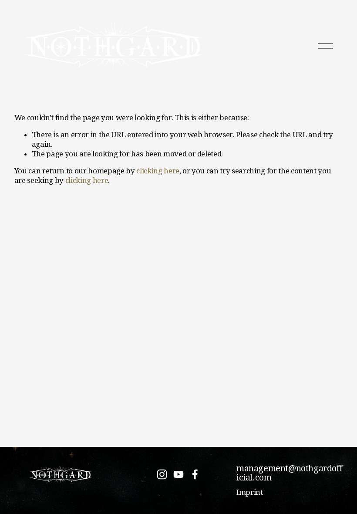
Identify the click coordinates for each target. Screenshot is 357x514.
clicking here (157, 170)
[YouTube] (178, 474)
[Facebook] (195, 474)
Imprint (249, 492)
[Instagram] (162, 474)
